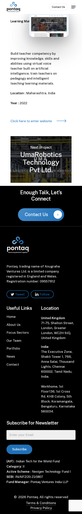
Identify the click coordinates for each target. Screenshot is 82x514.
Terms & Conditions (41, 503)
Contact (12, 364)
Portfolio (13, 348)
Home (11, 317)
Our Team (13, 340)
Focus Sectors (17, 332)
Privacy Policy (41, 508)
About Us (13, 325)
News (10, 356)
